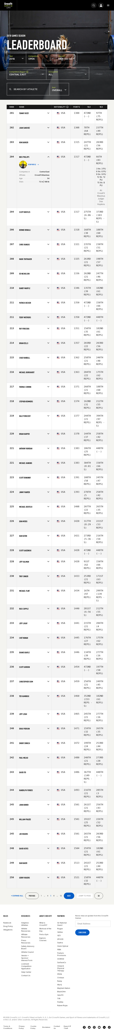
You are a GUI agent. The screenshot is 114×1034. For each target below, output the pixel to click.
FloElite (60, 1002)
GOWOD (60, 959)
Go (99, 896)
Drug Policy (8, 926)
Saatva (60, 943)
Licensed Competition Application (26, 966)
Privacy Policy (21, 1027)
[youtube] (99, 1027)
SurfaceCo (61, 962)
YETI (59, 936)
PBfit (59, 950)
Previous (32, 896)
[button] (108, 5)
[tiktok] (109, 1027)
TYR (58, 999)
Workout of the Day (45, 930)
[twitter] (89, 1027)
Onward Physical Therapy (60, 968)
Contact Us (25, 975)
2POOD (60, 939)
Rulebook (7, 923)
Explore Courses (42, 939)
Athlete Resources (25, 930)
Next (69, 896)
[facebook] (84, 1027)
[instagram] (94, 1027)
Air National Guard (62, 924)
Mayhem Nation (63, 988)
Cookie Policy (33, 1027)
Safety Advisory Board (27, 947)
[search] (93, 5)
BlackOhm (61, 992)
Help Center (26, 972)
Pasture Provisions (61, 954)
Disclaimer (46, 1027)
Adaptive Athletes (25, 924)
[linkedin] (104, 1027)
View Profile (32, 165)
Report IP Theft (67, 1027)
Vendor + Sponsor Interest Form (26, 957)
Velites (60, 932)
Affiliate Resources (25, 935)
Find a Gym (43, 934)
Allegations (8, 930)
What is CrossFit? (43, 924)
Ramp (59, 981)
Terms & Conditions (7, 1027)
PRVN (59, 974)
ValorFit (60, 995)
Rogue (60, 929)
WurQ (59, 985)
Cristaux (60, 978)
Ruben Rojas (62, 1005)
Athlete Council (27, 952)
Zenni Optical (62, 946)
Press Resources (25, 941)
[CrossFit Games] (8, 5)
